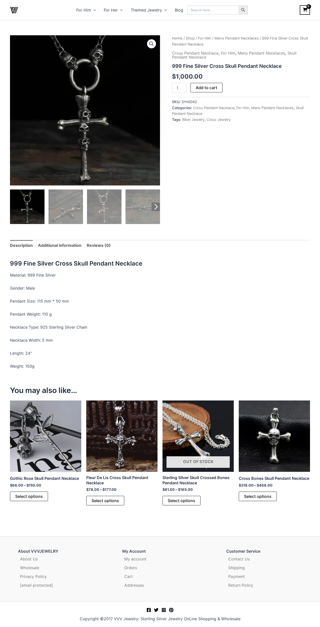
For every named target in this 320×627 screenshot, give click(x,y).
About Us (29, 558)
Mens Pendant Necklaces (236, 38)
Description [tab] (21, 245)
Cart (128, 576)
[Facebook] (148, 610)
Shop (190, 38)
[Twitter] (156, 610)
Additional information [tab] (60, 245)
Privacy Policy (33, 576)
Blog (179, 10)
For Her (111, 10)
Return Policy (240, 585)
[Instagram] (164, 610)
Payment (236, 576)
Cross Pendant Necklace (195, 53)
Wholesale (29, 567)
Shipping (236, 567)
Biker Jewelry (193, 119)
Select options (29, 496)
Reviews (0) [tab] (99, 245)
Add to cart (206, 87)
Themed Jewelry (146, 10)
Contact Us (239, 558)
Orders (130, 567)
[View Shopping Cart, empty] (305, 10)
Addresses (134, 585)
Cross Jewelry (218, 119)
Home (177, 38)
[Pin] (171, 610)
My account (135, 558)
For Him (83, 10)
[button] (93, 10)
